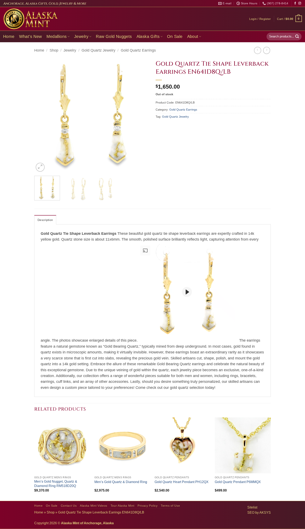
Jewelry (81, 36)
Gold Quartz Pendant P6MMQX (238, 482)
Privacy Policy (148, 505)
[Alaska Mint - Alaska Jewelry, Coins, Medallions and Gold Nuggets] (30, 18)
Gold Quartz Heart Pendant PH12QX (182, 482)
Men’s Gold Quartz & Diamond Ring (120, 482)
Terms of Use (170, 505)
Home (9, 36)
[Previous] (41, 115)
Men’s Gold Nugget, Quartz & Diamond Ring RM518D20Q (55, 484)
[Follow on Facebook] (295, 3)
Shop (54, 50)
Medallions (56, 36)
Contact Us (69, 505)
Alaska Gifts (148, 36)
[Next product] (257, 50)
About (192, 36)
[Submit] (297, 36)
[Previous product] (266, 50)
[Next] (142, 115)
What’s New (30, 36)
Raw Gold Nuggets (114, 36)
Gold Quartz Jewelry (98, 50)
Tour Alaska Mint (122, 505)
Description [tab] (45, 220)
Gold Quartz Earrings (138, 50)
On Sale (175, 36)
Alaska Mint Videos (93, 505)
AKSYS (265, 512)
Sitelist (252, 507)
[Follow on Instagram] (299, 3)
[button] (260, 19)
